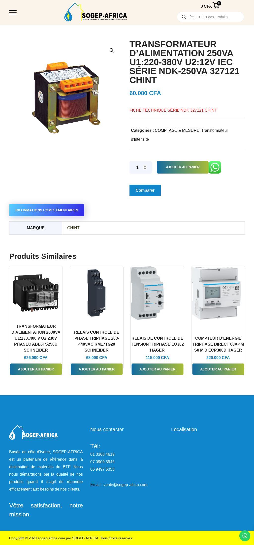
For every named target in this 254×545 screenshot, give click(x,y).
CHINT (73, 228)
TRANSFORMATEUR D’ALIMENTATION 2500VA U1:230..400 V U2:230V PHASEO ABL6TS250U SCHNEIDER (36, 338)
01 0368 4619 (102, 454)
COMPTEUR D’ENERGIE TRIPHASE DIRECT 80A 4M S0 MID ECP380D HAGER (218, 344)
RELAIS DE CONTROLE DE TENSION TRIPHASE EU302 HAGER (157, 344)
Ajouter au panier (182, 167)
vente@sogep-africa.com (125, 485)
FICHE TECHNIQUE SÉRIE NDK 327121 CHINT (173, 110)
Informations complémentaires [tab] (46, 210)
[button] (111, 50)
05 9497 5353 (102, 469)
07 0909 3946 (102, 462)
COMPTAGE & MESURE (177, 130)
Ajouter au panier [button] (36, 369)
